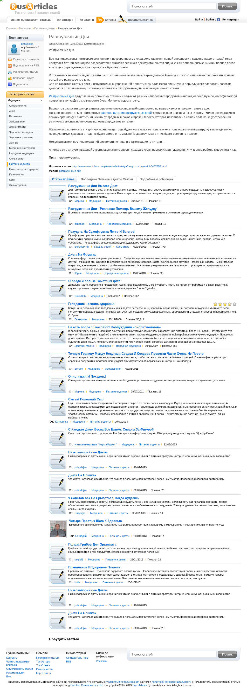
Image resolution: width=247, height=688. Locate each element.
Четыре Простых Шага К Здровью (95, 521)
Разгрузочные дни (61, 96)
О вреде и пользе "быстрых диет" (94, 281)
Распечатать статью (25, 71)
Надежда (80, 513)
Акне (12, 110)
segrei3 (79, 559)
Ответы (110, 20)
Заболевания (113, 368)
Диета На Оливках (82, 475)
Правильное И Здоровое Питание (94, 567)
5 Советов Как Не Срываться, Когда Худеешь (103, 498)
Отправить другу (23, 78)
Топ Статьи (86, 20)
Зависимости (17, 126)
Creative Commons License (86, 685)
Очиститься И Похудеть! (87, 376)
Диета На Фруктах (82, 254)
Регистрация (230, 19)
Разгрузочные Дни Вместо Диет (92, 186)
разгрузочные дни (70, 170)
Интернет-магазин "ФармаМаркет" (96, 444)
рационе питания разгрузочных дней (126, 113)
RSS (68, 661)
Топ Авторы (64, 20)
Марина (79, 200)
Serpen (79, 368)
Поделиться (20, 84)
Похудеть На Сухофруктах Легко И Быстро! (101, 231)
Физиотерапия (18, 185)
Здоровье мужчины (21, 137)
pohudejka (81, 467)
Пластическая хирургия (23, 169)
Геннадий (81, 535)
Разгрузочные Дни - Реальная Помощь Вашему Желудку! (113, 209)
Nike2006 (80, 296)
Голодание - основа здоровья (91, 304)
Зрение (13, 142)
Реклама (101, 661)
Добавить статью (140, 20)
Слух (12, 179)
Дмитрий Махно (84, 345)
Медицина (25, 28)
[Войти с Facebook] (218, 20)
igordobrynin (82, 246)
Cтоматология (18, 105)
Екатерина (81, 319)
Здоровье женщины (21, 132)
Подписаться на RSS (26, 65)
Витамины (15, 116)
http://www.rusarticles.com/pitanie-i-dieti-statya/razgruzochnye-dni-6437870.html (119, 166)
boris (77, 582)
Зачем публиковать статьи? (31, 20)
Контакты (12, 657)
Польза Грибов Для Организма (92, 544)
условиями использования (122, 681)
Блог (9, 676)
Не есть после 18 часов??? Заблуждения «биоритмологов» (114, 327)
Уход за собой (102, 246)
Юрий (78, 273)
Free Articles (139, 685)
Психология (16, 174)
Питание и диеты (44, 28)
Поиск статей (44, 669)
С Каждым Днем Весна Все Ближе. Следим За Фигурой (111, 429)
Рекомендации (15, 672)
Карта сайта (43, 673)
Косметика (122, 246)
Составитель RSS (77, 657)
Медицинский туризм (22, 148)
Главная (11, 28)
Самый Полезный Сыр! (86, 399)
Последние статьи (47, 657)
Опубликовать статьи (19, 668)
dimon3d (79, 223)
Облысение (16, 158)
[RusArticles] (33, 9)
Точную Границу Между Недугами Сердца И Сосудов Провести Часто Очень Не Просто (136, 353)
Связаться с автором (26, 59)
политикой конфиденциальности (171, 681)
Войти (199, 19)
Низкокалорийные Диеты (88, 452)
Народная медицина (119, 223)
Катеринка (61, 421)
